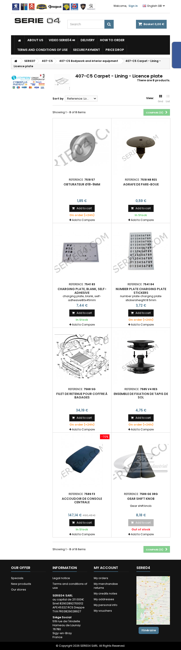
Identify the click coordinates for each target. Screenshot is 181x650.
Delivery (87, 40)
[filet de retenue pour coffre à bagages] (82, 357)
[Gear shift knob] (140, 461)
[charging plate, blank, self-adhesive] (82, 252)
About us (35, 40)
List (168, 101)
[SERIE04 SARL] (37, 20)
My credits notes (105, 593)
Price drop (115, 50)
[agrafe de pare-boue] (140, 147)
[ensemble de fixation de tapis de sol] (140, 357)
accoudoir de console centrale (82, 500)
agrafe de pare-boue (141, 184)
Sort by (58, 98)
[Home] (20, 40)
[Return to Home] (15, 61)
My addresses (104, 599)
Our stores (18, 589)
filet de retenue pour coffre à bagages (81, 396)
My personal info (105, 605)
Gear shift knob (141, 498)
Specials (17, 578)
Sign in (133, 6)
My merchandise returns (106, 586)
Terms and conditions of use (42, 50)
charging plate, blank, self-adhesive (82, 291)
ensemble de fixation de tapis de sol (141, 396)
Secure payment (86, 50)
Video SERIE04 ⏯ (62, 40)
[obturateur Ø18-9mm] (82, 147)
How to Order (112, 40)
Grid (160, 101)
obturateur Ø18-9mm (82, 184)
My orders (101, 578)
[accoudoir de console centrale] (82, 461)
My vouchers (103, 611)
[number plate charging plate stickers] (140, 252)
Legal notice (61, 578)
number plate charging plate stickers (141, 291)
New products (21, 584)
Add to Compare (83, 220)
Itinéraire (148, 630)
